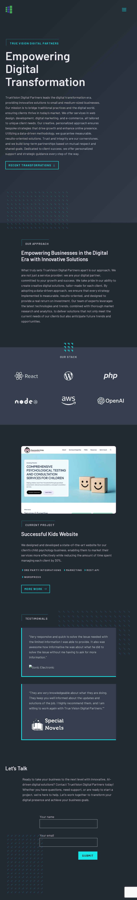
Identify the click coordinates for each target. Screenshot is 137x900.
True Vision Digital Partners (34, 43)
